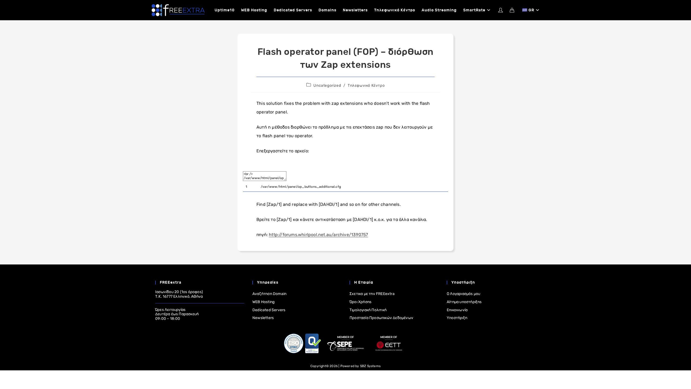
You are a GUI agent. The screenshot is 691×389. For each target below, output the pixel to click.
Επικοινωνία (457, 310)
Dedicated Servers (268, 310)
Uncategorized (327, 85)
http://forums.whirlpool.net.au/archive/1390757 (318, 234)
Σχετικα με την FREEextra (372, 293)
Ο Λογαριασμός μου (463, 293)
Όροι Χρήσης (360, 302)
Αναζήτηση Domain (269, 293)
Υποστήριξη (457, 318)
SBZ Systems (370, 366)
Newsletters (263, 318)
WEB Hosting (263, 302)
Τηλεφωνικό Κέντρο (366, 85)
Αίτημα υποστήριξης (464, 302)
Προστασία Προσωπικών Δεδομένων (381, 318)
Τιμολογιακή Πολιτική (368, 310)
